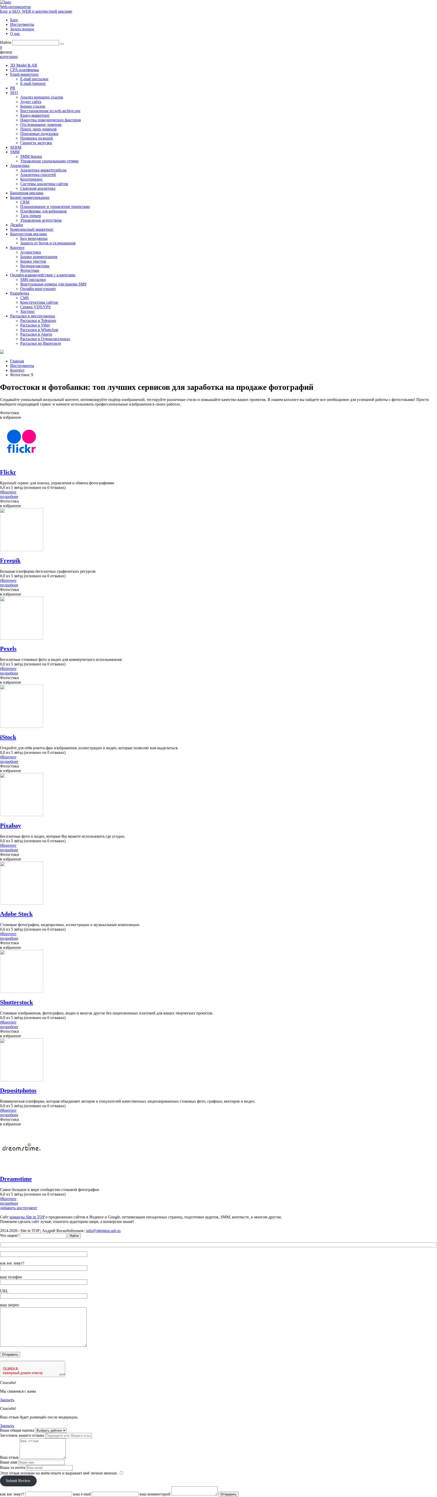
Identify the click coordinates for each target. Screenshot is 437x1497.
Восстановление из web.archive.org (50, 111)
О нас (15, 33)
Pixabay (10, 825)
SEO (14, 92)
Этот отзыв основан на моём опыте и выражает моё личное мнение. (59, 1473)
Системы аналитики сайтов (44, 184)
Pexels (8, 648)
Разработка (19, 293)
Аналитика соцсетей (38, 174)
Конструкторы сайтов (39, 302)
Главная (17, 361)
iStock (8, 737)
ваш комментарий (155, 1494)
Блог (14, 20)
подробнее (9, 496)
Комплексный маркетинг (32, 229)
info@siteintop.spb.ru (103, 1231)
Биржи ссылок (32, 106)
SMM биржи (31, 156)
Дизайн (16, 225)
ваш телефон (11, 1277)
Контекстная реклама (28, 234)
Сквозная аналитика (37, 188)
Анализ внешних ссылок (41, 97)
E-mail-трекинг (33, 83)
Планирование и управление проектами (55, 206)
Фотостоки (29, 270)
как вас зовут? (12, 1263)
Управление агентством (40, 220)
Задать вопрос (22, 29)
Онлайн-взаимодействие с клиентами (42, 275)
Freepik (10, 560)
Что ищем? (9, 1235)
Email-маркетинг (24, 74)
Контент (17, 247)
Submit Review (18, 1481)
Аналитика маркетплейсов (43, 170)
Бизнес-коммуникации (29, 197)
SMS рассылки (33, 279)
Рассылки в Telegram (38, 320)
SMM (14, 152)
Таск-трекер (30, 216)
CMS (24, 298)
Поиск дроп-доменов (38, 129)
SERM (15, 147)
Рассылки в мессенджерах (32, 316)
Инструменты (22, 24)
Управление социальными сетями (49, 161)
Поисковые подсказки (39, 133)
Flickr (8, 472)
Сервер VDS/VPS (35, 307)
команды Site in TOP (27, 1217)
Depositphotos (18, 1090)
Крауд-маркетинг (35, 115)
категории (9, 56)
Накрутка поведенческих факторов (50, 120)
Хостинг (27, 311)
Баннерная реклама (26, 193)
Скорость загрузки (36, 143)
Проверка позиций (36, 138)
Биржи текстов (33, 261)
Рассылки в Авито (36, 334)
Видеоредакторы (34, 266)
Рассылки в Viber (35, 325)
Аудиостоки (30, 252)
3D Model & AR (23, 65)
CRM (24, 202)
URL (4, 1291)
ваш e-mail (82, 1494)
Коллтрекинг (31, 179)
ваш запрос (9, 1305)
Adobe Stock (16, 914)
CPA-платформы (24, 70)
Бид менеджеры (34, 238)
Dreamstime (16, 1179)
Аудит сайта (30, 102)
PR (12, 88)
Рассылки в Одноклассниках (45, 339)
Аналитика (19, 165)
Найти (5, 42)
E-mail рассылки (34, 79)
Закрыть (7, 1400)
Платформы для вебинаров (43, 211)
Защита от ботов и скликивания (47, 243)
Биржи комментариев (38, 257)
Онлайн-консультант (38, 288)
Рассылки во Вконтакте (40, 343)
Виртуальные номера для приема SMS (53, 284)
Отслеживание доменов (40, 124)
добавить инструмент (18, 1208)
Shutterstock (16, 1002)
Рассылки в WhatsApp (39, 330)
